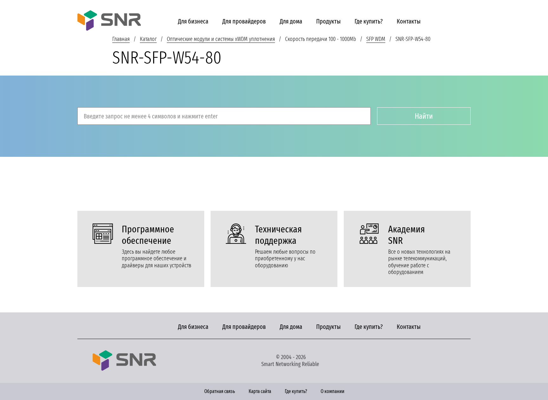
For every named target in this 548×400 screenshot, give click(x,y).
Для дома (291, 21)
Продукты (328, 21)
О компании (332, 391)
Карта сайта (260, 391)
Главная (121, 39)
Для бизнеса (193, 21)
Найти (424, 116)
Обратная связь (219, 391)
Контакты (409, 21)
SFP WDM (375, 39)
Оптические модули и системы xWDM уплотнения (221, 39)
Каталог (148, 39)
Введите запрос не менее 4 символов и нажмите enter (151, 116)
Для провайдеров (244, 21)
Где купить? (369, 21)
